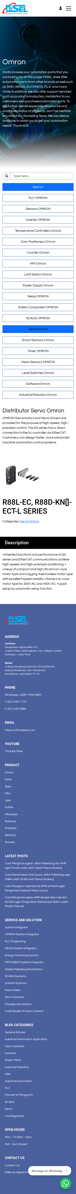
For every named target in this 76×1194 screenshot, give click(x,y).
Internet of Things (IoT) (19, 1094)
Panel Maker (13, 990)
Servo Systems (14, 997)
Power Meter (13, 1060)
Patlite (9, 807)
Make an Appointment (19, 1172)
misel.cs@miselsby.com (20, 730)
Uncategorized (14, 1115)
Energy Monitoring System (22, 955)
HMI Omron (38, 263)
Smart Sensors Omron (38, 340)
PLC (7, 1087)
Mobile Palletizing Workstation (24, 969)
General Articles (15, 1032)
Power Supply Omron (38, 285)
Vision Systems (14, 1046)
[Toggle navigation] (69, 8)
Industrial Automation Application (26, 1039)
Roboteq (10, 821)
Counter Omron (38, 252)
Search (38, 187)
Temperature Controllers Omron (38, 230)
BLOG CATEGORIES (19, 1025)
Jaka (8, 800)
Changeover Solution (18, 1004)
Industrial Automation (18, 1081)
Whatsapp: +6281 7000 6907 (23, 694)
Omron (9, 772)
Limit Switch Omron (38, 274)
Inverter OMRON (38, 219)
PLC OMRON (38, 198)
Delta (8, 779)
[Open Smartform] (65, 1183)
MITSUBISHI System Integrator (24, 962)
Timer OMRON (38, 351)
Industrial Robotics (17, 1067)
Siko (7, 793)
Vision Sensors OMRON (38, 362)
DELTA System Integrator (21, 948)
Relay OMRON (38, 296)
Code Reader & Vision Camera (24, 1011)
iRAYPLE (10, 835)
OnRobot (10, 828)
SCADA (9, 1101)
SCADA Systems (15, 976)
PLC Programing (15, 941)
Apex (8, 786)
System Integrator (16, 927)
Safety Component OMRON (38, 307)
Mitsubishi (11, 814)
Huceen (10, 842)
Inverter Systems (16, 983)
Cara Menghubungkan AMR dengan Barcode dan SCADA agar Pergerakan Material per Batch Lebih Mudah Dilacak (36, 902)
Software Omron (38, 383)
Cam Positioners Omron (38, 241)
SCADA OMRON (38, 318)
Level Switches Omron (38, 373)
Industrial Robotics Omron (38, 394)
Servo (8, 1108)
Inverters (10, 1053)
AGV (8, 1074)
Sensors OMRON (38, 208)
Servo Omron (38, 329)
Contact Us (12, 1165)
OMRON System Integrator (22, 934)
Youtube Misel (14, 751)
